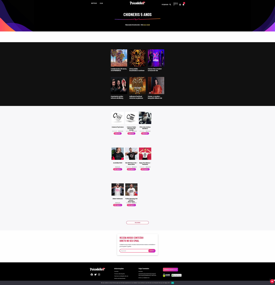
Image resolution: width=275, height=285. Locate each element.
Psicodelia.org (137, 3)
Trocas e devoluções (119, 273)
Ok (172, 282)
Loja (101, 3)
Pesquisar (165, 4)
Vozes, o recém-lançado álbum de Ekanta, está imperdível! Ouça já (155, 99)
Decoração (141, 275)
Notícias (94, 3)
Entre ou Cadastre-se (144, 277)
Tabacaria (153, 275)
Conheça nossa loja (170, 269)
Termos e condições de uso (121, 276)
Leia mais (117, 133)
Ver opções (118, 169)
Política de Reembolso (119, 278)
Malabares (147, 275)
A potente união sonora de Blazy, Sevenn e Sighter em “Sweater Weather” (118, 99)
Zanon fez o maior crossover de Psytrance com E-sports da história (155, 71)
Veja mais (137, 222)
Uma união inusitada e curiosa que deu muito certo (137, 70)
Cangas (153, 273)
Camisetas (147, 273)
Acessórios (141, 273)
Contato (116, 271)
